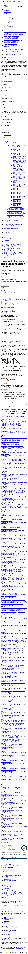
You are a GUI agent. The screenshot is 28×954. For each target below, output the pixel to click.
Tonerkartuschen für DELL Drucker (15, 209)
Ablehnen (3, 950)
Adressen (9, 20)
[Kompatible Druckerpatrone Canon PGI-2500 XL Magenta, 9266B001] (14, 817)
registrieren (16, 14)
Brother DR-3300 (17, 203)
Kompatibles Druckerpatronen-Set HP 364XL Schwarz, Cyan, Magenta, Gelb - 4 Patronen (14, 508)
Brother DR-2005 (17, 191)
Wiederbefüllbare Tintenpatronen (11, 220)
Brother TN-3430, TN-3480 (19, 176)
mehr (13, 311)
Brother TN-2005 (17, 153)
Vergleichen (3, 287)
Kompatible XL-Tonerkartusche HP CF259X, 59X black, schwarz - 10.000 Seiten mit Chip (13, 740)
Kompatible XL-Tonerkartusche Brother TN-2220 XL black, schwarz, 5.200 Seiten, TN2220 (13, 669)
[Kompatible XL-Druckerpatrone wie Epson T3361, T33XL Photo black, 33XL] (14, 689)
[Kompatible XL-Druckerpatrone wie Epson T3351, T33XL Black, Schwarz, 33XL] (14, 697)
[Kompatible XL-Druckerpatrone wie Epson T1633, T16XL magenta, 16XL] (14, 705)
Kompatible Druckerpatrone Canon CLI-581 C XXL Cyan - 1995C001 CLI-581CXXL (13, 477)
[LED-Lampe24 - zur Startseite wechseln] (11, 1)
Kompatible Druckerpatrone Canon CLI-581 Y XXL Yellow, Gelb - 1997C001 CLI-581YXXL (13, 547)
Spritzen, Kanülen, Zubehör (10, 229)
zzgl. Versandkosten (11, 279)
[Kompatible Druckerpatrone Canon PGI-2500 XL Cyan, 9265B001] (14, 825)
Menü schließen (7, 12)
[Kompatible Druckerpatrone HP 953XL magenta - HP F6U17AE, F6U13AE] (14, 794)
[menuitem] (15, 3)
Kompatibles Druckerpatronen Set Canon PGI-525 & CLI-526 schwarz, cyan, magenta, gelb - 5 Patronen (13, 611)
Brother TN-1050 (17, 149)
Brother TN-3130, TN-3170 (19, 170)
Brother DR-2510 (17, 197)
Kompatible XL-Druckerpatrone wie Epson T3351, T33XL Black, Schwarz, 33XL (13, 699)
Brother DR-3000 (17, 199)
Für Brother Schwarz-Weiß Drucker (18, 145)
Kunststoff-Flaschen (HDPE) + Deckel (13, 231)
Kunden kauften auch (6, 416)
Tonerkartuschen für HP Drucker (14, 211)
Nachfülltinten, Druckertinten (10, 225)
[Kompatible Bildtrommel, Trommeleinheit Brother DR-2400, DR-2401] (14, 659)
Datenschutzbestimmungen (13, 908)
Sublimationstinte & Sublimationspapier (13, 224)
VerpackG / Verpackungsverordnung (12, 252)
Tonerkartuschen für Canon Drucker (15, 208)
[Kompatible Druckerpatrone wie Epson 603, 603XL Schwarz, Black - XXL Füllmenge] (14, 529)
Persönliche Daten (11, 18)
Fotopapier (6, 232)
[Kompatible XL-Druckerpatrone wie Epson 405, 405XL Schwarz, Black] (14, 521)
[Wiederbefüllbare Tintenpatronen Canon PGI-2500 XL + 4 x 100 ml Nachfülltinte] (14, 802)
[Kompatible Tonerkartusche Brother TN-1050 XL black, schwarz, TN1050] (14, 617)
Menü (5, 3)
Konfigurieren (9, 950)
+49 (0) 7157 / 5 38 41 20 (7, 864)
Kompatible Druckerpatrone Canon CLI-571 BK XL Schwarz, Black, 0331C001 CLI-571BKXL (13, 571)
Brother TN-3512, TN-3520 (19, 177)
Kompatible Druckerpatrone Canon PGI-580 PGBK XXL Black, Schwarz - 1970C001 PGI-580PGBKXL (13, 462)
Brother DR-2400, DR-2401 (19, 196)
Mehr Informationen (19, 948)
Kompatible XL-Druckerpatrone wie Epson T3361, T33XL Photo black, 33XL (13, 691)
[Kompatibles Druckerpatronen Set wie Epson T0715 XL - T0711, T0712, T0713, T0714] (14, 593)
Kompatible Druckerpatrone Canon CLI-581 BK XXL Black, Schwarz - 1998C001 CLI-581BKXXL (14, 539)
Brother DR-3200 (17, 201)
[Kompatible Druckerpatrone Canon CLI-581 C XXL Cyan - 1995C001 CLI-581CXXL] (14, 475)
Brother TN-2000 (17, 152)
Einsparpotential (7, 249)
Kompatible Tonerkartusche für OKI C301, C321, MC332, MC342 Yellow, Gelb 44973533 (12, 835)
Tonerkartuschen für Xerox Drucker (15, 217)
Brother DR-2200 (17, 193)
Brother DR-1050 (17, 187)
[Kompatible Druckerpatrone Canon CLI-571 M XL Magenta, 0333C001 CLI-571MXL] (14, 681)
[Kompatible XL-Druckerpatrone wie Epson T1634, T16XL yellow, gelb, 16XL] (14, 713)
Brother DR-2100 (17, 192)
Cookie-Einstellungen (9, 238)
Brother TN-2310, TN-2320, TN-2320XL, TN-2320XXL (19, 160)
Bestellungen (10, 22)
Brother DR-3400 (17, 204)
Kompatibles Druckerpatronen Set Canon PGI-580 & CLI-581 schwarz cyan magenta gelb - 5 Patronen (13, 642)
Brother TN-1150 (17, 150)
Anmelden (9, 14)
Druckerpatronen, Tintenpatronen (11, 219)
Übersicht (9, 17)
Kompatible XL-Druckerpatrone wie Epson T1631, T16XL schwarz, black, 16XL (13, 500)
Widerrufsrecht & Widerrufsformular (12, 244)
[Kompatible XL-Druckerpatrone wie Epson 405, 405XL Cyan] (14, 632)
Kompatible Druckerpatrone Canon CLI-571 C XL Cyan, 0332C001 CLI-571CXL (13, 563)
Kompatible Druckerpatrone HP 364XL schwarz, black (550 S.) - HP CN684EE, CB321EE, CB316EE (14, 603)
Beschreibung (4, 307)
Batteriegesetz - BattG (9, 255)
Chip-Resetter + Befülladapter (11, 228)
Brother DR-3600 (17, 205)
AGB (5, 237)
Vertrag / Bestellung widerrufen (7, 869)
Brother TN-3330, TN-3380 (19, 173)
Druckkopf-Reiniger (8, 227)
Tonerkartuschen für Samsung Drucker (16, 216)
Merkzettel (9, 25)
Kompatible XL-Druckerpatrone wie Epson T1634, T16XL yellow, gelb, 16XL (13, 715)
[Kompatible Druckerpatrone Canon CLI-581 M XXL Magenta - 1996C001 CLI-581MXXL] (14, 553)
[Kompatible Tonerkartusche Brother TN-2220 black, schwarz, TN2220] (14, 729)
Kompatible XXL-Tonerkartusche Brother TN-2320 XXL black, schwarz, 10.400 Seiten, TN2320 (13, 425)
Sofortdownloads (11, 24)
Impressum (6, 241)
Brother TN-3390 (17, 174)
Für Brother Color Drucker (16, 207)
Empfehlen (3, 290)
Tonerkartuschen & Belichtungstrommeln (13, 142)
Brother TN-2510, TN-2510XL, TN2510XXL (18, 166)
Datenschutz (6, 240)
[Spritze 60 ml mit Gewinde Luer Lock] (10, 838)
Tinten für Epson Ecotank (10, 223)
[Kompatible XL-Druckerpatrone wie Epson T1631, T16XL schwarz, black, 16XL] (14, 498)
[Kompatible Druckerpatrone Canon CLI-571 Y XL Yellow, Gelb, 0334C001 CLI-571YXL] (14, 673)
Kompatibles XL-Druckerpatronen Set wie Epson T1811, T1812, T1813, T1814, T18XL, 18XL (12, 724)
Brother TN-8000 (17, 185)
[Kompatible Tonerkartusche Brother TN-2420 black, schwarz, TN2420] (14, 483)
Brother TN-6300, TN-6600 (19, 184)
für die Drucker (11, 307)
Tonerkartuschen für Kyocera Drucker (16, 212)
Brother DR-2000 (17, 189)
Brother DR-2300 (17, 195)
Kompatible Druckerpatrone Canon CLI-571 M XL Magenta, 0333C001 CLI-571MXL (13, 683)
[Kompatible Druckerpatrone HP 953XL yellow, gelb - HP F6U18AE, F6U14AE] (14, 754)
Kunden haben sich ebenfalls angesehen (10, 735)
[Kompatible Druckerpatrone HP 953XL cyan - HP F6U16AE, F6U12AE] (14, 762)
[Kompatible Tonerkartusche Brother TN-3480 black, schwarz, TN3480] (14, 454)
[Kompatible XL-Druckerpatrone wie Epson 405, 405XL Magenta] (14, 624)
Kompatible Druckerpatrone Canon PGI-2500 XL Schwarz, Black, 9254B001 (12, 748)
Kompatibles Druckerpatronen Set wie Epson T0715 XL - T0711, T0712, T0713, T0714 (14, 595)
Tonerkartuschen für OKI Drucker (15, 215)
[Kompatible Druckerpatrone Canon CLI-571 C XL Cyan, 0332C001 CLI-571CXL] (14, 561)
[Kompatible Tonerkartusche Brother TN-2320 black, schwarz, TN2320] (14, 300)
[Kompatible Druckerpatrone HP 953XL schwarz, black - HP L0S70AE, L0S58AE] (14, 770)
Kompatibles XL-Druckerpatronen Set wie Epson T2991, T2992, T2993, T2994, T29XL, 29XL (12, 579)
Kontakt (5, 242)
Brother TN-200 (16, 146)
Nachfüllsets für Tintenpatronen (11, 221)
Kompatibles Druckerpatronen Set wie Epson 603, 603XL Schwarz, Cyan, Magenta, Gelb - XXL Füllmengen (12, 652)
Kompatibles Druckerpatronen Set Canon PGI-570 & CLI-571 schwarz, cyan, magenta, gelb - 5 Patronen (13, 432)
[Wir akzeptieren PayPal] (4, 257)
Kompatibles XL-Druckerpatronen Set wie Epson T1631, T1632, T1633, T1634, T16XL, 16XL (12, 448)
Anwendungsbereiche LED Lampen (12, 248)
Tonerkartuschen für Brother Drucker (15, 144)
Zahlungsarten (10, 21)
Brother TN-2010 (17, 154)
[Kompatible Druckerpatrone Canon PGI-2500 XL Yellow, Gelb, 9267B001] (14, 808)
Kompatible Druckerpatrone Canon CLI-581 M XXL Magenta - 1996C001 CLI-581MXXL (13, 555)
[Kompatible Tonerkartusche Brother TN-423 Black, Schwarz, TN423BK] (14, 778)
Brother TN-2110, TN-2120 (19, 156)
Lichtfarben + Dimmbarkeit (10, 250)
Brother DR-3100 (17, 200)
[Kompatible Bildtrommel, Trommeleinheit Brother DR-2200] (14, 514)
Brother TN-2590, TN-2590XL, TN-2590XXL (18, 169)
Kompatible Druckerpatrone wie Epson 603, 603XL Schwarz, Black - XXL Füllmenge (13, 531)
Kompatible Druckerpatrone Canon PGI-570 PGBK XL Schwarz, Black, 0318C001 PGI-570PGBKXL (14, 492)
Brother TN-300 (16, 148)
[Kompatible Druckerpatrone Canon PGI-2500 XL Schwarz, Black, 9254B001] (14, 746)
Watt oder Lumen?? (8, 246)
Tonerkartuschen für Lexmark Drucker (16, 213)
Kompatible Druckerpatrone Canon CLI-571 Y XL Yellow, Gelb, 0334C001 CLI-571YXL (13, 675)
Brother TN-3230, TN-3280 (19, 172)
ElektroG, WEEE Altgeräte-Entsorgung (13, 253)
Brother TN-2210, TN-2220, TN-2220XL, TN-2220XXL (19, 158)
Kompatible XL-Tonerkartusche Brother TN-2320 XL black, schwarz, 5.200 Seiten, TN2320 (13, 441)
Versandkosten (4, 913)
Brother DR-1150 (17, 188)
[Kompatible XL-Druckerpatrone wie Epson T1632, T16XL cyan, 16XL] (14, 585)
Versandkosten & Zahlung (10, 245)
